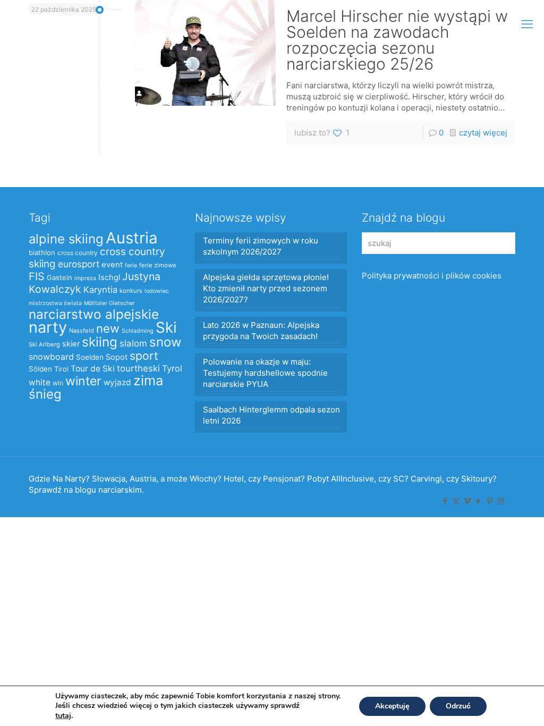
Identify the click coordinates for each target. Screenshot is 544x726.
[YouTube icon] (478, 501)
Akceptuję (392, 706)
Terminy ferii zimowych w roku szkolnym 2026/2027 (260, 246)
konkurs (131, 290)
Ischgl (109, 277)
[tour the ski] (33, 24)
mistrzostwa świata (55, 303)
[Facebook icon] (445, 501)
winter (83, 381)
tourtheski (138, 368)
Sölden (40, 369)
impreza (85, 278)
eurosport (78, 263)
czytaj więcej (483, 133)
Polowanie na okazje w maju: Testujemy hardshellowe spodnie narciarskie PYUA (265, 373)
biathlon (42, 252)
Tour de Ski (93, 369)
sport (144, 355)
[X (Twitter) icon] (456, 501)
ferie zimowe (157, 265)
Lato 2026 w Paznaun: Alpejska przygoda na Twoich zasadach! (261, 330)
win (58, 383)
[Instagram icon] (501, 501)
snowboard (51, 357)
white (39, 382)
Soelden (90, 357)
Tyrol (172, 368)
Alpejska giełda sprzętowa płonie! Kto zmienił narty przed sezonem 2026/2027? (266, 288)
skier (71, 344)
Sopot (117, 357)
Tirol (61, 369)
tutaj (63, 715)
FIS (37, 276)
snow (165, 342)
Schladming (138, 330)
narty (48, 327)
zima (148, 380)
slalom (133, 343)
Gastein (59, 277)
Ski (166, 327)
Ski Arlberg (44, 344)
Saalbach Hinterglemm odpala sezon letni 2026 (271, 415)
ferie (131, 265)
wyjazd (117, 382)
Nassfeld (81, 330)
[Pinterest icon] (490, 501)
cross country (77, 253)
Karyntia (100, 289)
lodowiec (156, 291)
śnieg (45, 394)
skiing (99, 342)
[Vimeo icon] (467, 501)
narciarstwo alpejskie (94, 314)
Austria (132, 238)
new (108, 328)
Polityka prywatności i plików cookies (432, 276)
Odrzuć (458, 706)
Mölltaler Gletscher (109, 303)
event (112, 264)
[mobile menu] (527, 24)
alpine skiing (66, 239)
